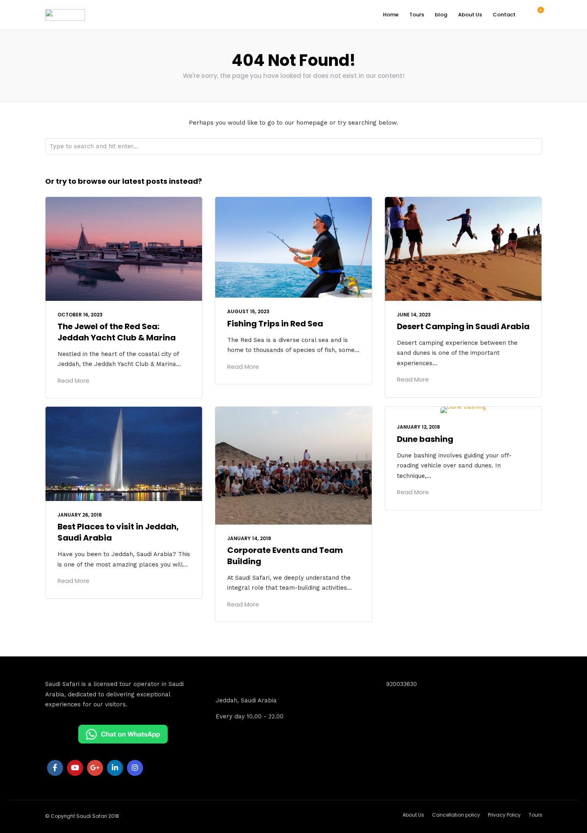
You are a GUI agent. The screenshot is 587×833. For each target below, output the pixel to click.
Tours (416, 14)
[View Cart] (536, 14)
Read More (73, 380)
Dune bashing (425, 439)
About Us (470, 14)
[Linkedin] (115, 768)
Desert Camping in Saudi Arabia (463, 326)
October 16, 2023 (80, 314)
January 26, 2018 (80, 514)
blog (441, 14)
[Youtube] (75, 768)
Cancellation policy (456, 814)
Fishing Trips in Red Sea (275, 323)
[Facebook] (55, 768)
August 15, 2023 (248, 311)
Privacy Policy (504, 814)
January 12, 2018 (418, 426)
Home (391, 14)
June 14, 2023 (414, 314)
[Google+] (95, 768)
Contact (504, 14)
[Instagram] (135, 768)
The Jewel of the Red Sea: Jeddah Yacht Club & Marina (117, 332)
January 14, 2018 (249, 538)
